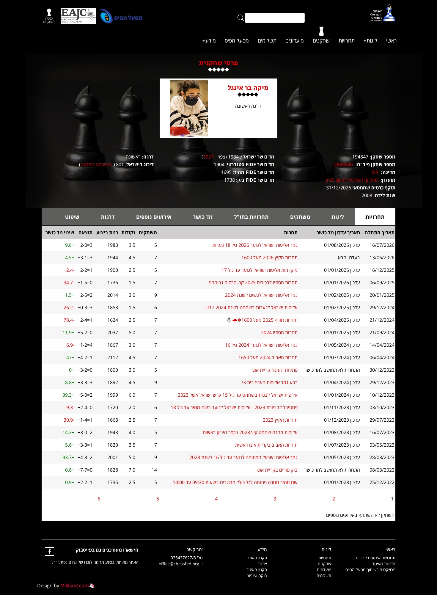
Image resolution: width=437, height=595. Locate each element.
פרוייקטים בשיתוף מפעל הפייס (370, 569)
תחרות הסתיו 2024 (279, 332)
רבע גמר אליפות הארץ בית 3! (270, 382)
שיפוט (72, 216)
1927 (208, 156)
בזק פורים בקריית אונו (277, 470)
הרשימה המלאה (96, 164)
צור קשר (195, 549)
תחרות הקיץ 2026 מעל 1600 (269, 257)
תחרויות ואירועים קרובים (375, 558)
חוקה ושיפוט (256, 575)
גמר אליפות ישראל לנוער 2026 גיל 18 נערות (255, 245)
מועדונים (294, 40)
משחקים (300, 216)
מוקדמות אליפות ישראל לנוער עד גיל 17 (259, 270)
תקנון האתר (257, 558)
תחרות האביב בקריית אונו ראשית (266, 445)
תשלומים (267, 40)
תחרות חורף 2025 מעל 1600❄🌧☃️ (262, 320)
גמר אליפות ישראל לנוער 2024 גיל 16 (261, 345)
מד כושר (203, 216)
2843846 (343, 164)
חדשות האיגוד (383, 563)
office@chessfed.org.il (181, 563)
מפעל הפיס (237, 40)
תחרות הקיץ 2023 (280, 420)
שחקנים (321, 40)
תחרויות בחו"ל (251, 216)
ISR (375, 172)
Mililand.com (74, 585)
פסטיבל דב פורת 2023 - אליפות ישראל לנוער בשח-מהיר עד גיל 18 (234, 407)
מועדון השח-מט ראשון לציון (352, 180)
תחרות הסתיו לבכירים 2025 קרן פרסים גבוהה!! (253, 282)
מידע (210, 40)
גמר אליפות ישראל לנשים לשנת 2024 (261, 295)
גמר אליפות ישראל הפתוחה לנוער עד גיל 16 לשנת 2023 (243, 457)
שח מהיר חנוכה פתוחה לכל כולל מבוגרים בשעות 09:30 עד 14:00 (235, 482)
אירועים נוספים (154, 216)
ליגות (372, 40)
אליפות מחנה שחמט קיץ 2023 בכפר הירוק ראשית (250, 432)
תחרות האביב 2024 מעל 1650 (268, 357)
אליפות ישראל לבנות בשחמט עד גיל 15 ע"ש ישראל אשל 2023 (238, 395)
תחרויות (347, 40)
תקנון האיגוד (256, 569)
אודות (262, 563)
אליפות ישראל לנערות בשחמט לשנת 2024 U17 (251, 307)
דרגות (108, 216)
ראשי (391, 40)
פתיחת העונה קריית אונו (274, 370)
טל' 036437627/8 (187, 558)
